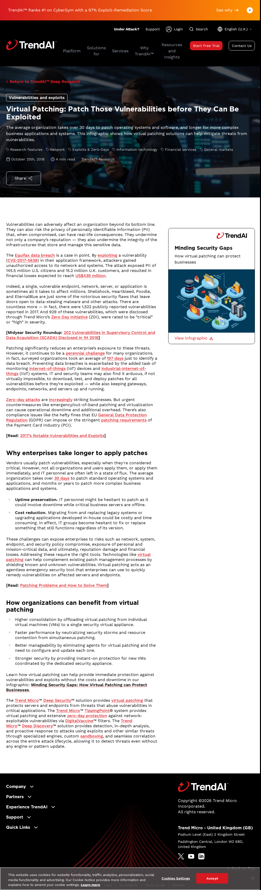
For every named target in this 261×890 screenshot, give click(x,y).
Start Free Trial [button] (206, 46)
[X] (181, 856)
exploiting (107, 255)
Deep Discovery (37, 725)
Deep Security (57, 700)
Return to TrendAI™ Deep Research (45, 81)
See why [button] (224, 10)
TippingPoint (97, 710)
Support (153, 29)
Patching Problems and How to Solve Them (63, 585)
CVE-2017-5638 (22, 260)
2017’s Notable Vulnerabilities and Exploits (62, 435)
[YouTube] (191, 856)
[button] (194, 338)
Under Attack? (126, 29)
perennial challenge (85, 353)
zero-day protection (87, 715)
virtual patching (127, 700)
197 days (115, 358)
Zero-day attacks (23, 399)
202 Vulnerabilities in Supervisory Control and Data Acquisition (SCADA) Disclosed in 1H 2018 (80, 335)
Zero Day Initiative (69, 317)
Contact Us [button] (242, 46)
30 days (61, 478)
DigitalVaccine (79, 720)
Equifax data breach (35, 255)
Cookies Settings (176, 878)
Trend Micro (27, 700)
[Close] (252, 878)
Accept (212, 878)
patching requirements (124, 420)
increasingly (60, 399)
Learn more (90, 885)
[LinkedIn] (201, 856)
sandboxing (91, 736)
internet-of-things (47, 368)
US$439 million (90, 275)
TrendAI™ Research (98, 159)
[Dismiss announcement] (250, 10)
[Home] (203, 787)
